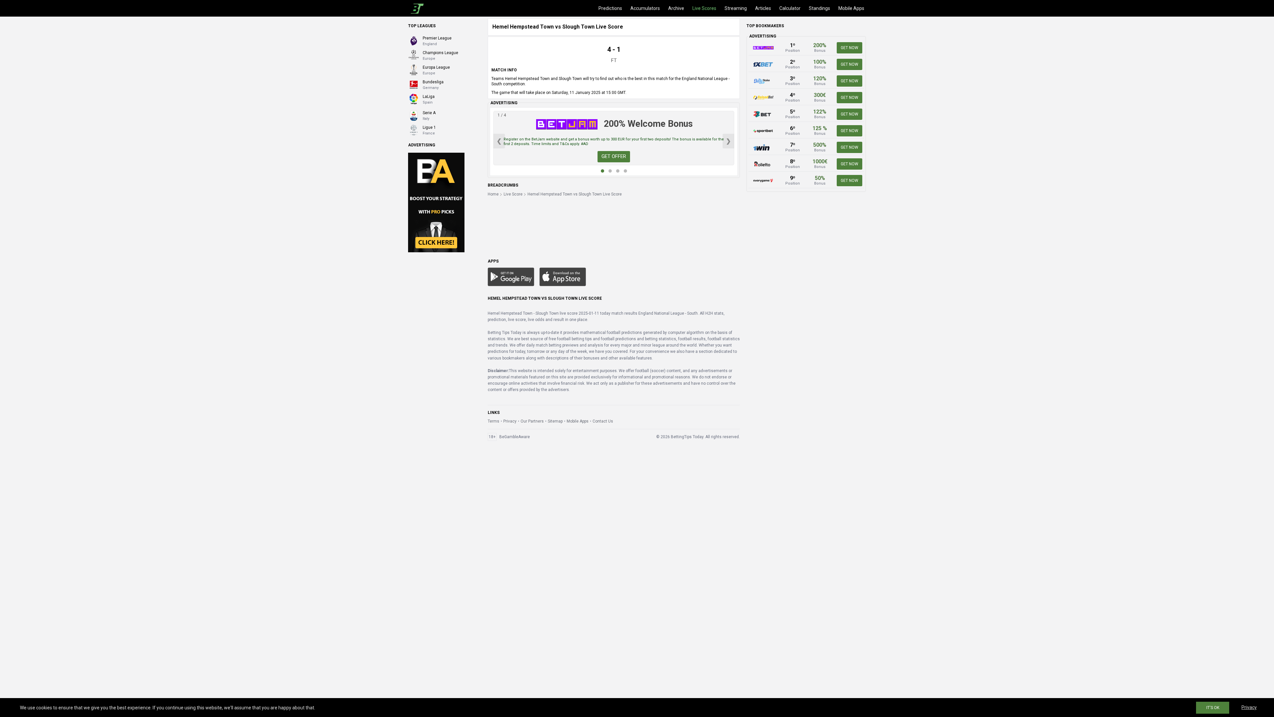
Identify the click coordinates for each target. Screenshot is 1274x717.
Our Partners (532, 421)
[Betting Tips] (511, 276)
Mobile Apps (851, 8)
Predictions (610, 8)
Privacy (510, 421)
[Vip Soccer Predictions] (436, 202)
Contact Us (603, 421)
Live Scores (704, 8)
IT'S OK (1212, 707)
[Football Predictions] (416, 8)
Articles (763, 8)
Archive (676, 8)
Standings (819, 8)
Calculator (790, 8)
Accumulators (645, 8)
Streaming (736, 8)
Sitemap (555, 421)
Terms (493, 421)
